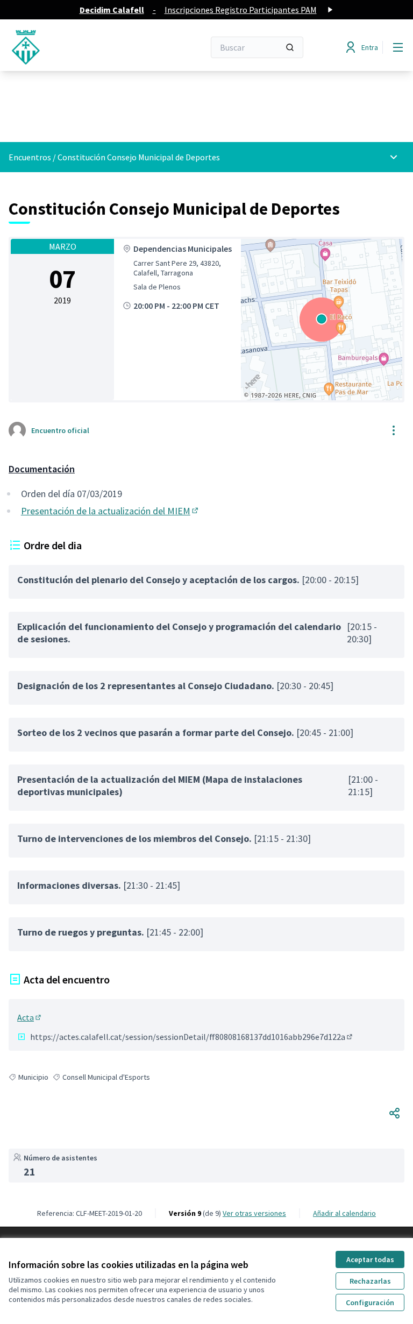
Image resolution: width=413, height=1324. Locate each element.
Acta (29, 1017)
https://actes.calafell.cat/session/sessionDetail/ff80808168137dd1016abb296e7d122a (192, 1036)
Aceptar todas (370, 1259)
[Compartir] (394, 1113)
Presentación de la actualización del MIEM (110, 511)
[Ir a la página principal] (80, 47)
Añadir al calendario (344, 1213)
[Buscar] (289, 47)
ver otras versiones (254, 1213)
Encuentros (30, 157)
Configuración (370, 1302)
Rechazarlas (370, 1281)
